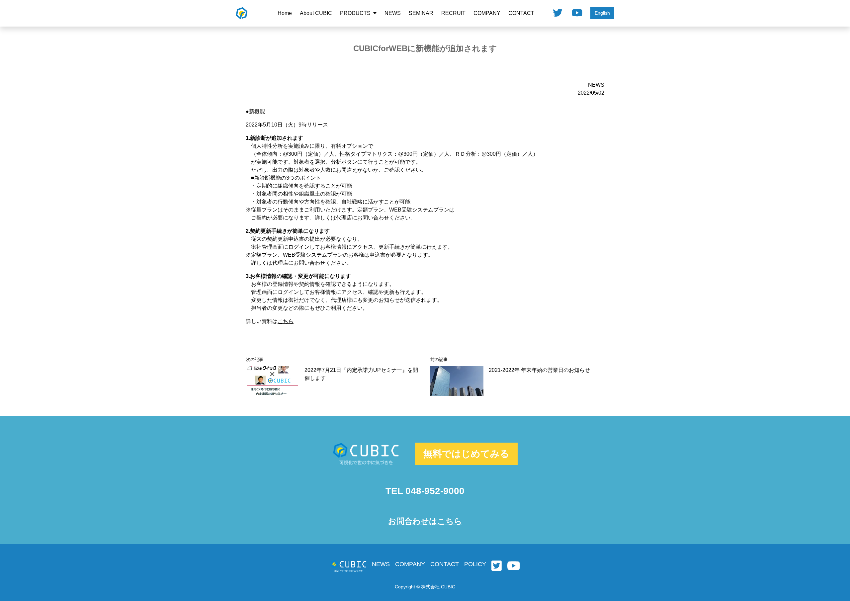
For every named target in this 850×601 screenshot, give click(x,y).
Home (285, 13)
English (602, 13)
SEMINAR (421, 13)
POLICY (475, 564)
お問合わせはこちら (425, 521)
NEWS (392, 13)
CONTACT (521, 13)
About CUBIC (316, 13)
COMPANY (486, 13)
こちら (286, 321)
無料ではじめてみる (466, 454)
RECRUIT (453, 13)
